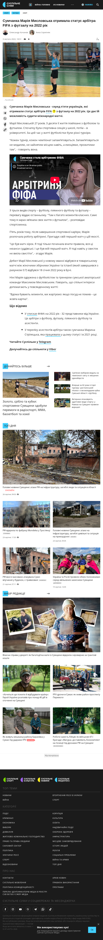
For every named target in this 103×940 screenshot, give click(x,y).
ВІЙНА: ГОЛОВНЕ (42, 4)
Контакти (8, 878)
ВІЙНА (6, 800)
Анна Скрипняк (43, 32)
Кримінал (8, 818)
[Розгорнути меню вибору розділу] (30, 4)
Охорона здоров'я (63, 832)
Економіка (9, 822)
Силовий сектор (12, 845)
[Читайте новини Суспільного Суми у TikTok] (50, 909)
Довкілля (8, 832)
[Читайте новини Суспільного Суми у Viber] (28, 909)
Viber (52, 349)
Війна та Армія (61, 859)
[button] (5, 107)
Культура (58, 818)
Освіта (56, 822)
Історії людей (60, 845)
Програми (58, 887)
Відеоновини (10, 864)
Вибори (7, 827)
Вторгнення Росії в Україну (67, 795)
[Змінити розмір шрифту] (97, 39)
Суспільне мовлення (14, 882)
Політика (8, 850)
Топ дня (57, 864)
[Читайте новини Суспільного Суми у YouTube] (20, 909)
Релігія (56, 850)
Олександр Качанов (18, 32)
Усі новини (59, 4)
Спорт (25, 13)
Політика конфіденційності (18, 887)
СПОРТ (6, 13)
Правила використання (66, 882)
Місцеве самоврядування (67, 841)
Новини (7, 795)
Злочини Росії (11, 855)
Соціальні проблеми (64, 855)
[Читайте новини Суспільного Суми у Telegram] (35, 909)
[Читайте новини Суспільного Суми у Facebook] (5, 909)
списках (32, 313)
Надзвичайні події (63, 827)
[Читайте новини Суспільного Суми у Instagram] (13, 909)
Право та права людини (16, 841)
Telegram (45, 342)
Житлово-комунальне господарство (24, 836)
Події (5, 813)
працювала (53, 334)
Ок (92, 930)
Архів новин (59, 878)
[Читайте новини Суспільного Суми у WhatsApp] (43, 909)
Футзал (16, 13)
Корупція (58, 813)
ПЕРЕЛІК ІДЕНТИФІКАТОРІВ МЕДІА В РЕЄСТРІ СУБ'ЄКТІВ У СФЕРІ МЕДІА (25, 893)
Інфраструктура (61, 836)
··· (72, 4)
